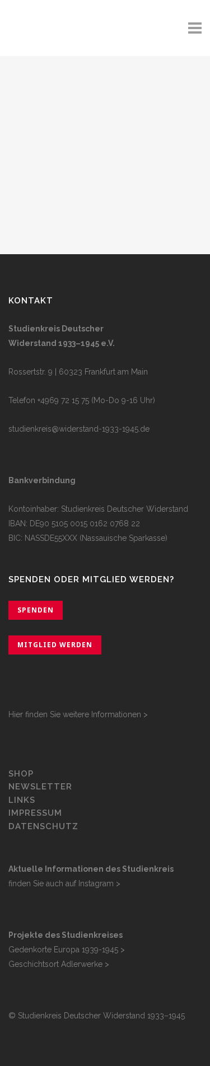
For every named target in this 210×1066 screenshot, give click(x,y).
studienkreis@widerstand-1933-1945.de (79, 428)
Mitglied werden (54, 644)
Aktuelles (62, 188)
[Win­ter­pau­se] (105, 112)
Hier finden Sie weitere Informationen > (78, 714)
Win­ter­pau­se (81, 208)
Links (23, 800)
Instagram (96, 883)
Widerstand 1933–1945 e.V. (61, 343)
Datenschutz (43, 826)
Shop (21, 774)
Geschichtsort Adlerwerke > (58, 964)
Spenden (35, 610)
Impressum (35, 813)
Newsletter (40, 787)
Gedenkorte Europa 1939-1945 (63, 949)
